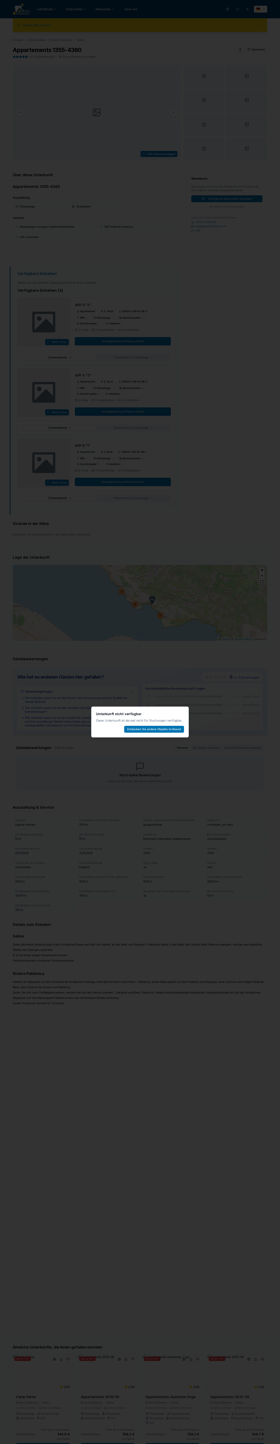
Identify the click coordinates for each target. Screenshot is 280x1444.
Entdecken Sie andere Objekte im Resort (154, 729)
